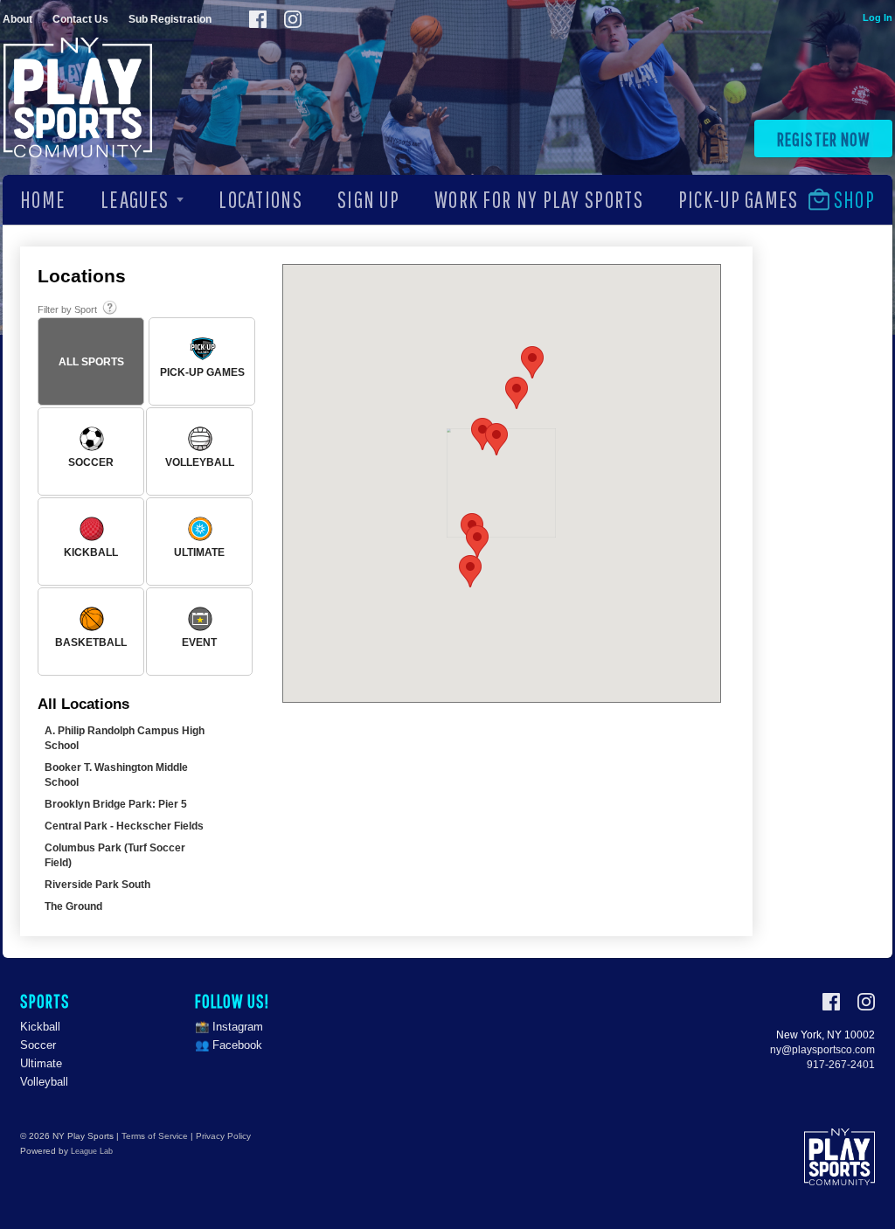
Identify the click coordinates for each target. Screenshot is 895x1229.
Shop (854, 199)
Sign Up (368, 199)
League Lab (92, 1151)
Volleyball (44, 1081)
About (17, 19)
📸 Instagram (229, 1026)
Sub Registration (170, 19)
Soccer (38, 1045)
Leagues (135, 199)
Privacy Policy (223, 1136)
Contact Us (80, 19)
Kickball (40, 1026)
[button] (470, 571)
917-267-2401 (841, 1065)
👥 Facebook (228, 1045)
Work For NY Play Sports (538, 199)
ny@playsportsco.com (822, 1050)
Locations (260, 199)
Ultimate (41, 1063)
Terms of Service (154, 1136)
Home (43, 199)
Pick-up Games (738, 199)
